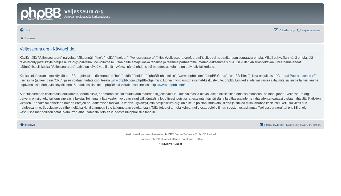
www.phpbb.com (123, 80)
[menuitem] (25, 30)
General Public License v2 (296, 76)
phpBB (168, 134)
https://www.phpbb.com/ (168, 85)
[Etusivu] (41, 13)
